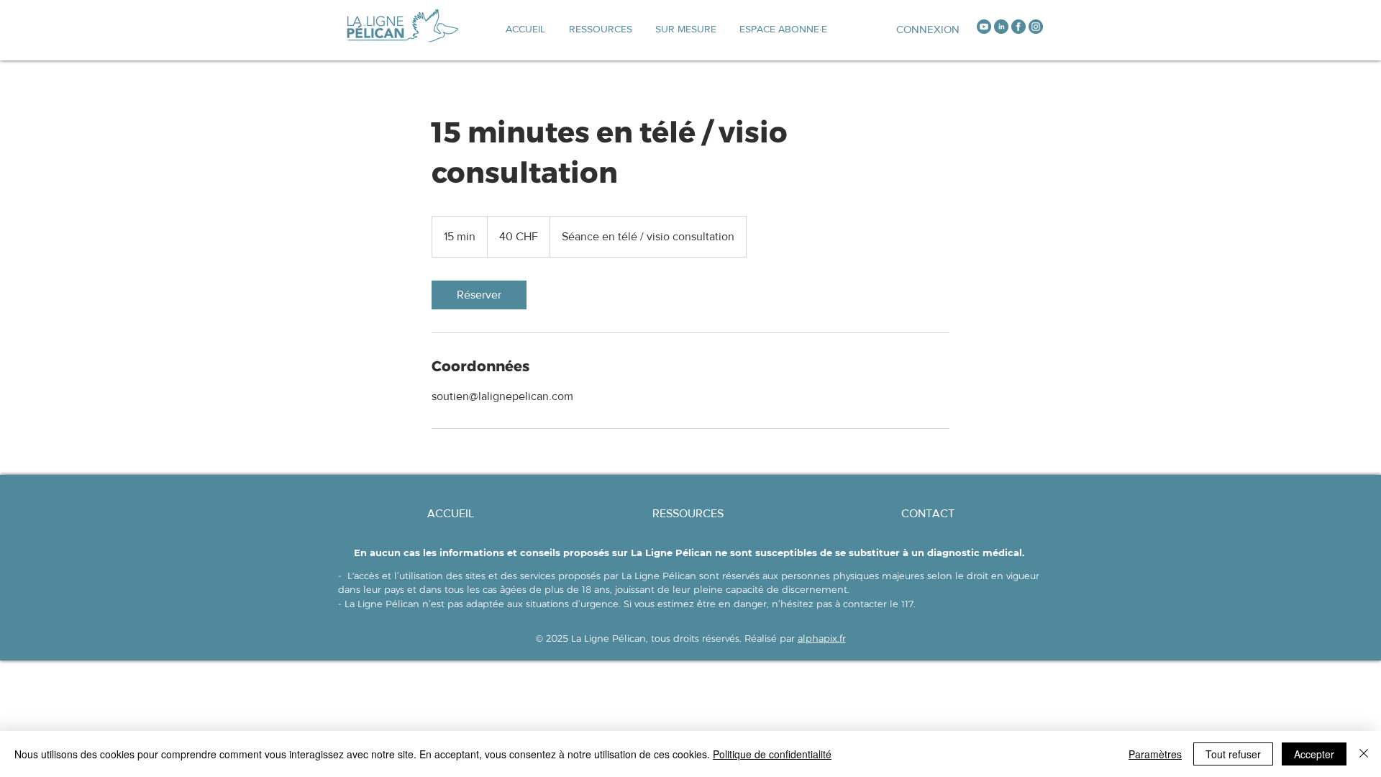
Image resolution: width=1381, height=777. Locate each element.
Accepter (1314, 754)
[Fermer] (1363, 753)
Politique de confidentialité (772, 754)
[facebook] (1018, 26)
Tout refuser (1233, 754)
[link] (479, 295)
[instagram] (1036, 26)
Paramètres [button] (1155, 754)
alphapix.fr (822, 638)
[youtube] (984, 26)
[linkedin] (1001, 26)
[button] (686, 28)
